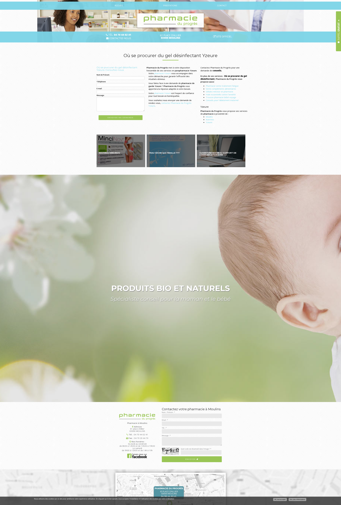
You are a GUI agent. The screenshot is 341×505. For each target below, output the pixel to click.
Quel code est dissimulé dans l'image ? (196, 449)
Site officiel (224, 36)
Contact (221, 5)
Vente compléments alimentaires (221, 88)
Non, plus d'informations (297, 499)
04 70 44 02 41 (141, 434)
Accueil (119, 5)
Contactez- (120, 38)
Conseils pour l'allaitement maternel (222, 100)
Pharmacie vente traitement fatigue (222, 85)
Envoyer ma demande (120, 118)
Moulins (209, 116)
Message (100, 95)
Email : (165, 420)
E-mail (99, 88)
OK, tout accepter (280, 499)
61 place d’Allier (170, 36)
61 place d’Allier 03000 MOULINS (137, 429)
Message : (166, 435)
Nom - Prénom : (168, 412)
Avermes (210, 119)
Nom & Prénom (103, 75)
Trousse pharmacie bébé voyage (221, 97)
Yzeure (209, 122)
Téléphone (101, 81)
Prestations (170, 5)
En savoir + (121, 151)
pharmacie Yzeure (162, 73)
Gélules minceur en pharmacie (219, 91)
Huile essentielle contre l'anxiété (221, 94)
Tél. (119, 35)
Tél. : (164, 428)
